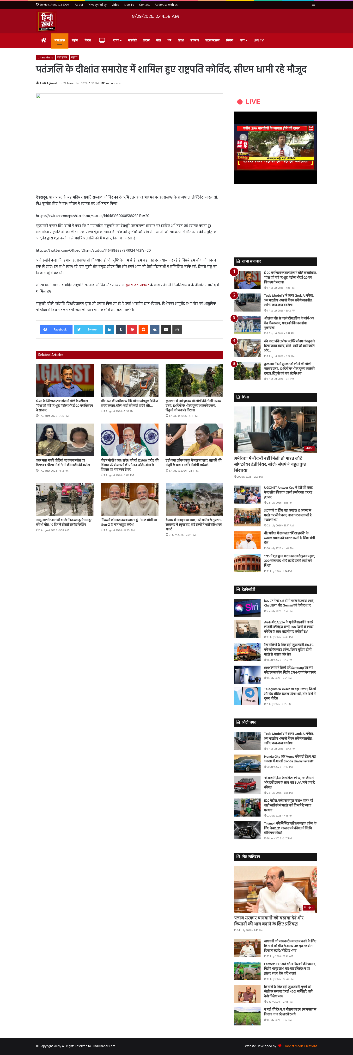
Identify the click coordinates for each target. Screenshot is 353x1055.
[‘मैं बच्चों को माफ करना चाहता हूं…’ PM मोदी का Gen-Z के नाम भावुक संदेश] (129, 499)
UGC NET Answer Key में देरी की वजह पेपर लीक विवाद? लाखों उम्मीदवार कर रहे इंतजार (288, 492)
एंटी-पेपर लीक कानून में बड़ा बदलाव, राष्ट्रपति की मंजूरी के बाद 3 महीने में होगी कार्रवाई (193, 463)
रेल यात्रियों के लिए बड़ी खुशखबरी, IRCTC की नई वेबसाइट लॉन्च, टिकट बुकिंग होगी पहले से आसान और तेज (288, 649)
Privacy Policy (97, 4)
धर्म (169, 40)
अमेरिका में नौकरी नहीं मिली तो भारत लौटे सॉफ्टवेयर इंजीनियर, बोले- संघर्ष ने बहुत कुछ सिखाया (270, 464)
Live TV (129, 4)
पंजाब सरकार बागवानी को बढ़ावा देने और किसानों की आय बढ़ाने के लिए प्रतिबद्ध (269, 921)
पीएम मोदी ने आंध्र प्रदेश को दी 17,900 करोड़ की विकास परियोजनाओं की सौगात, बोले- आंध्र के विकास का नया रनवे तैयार (129, 465)
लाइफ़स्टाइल (212, 40)
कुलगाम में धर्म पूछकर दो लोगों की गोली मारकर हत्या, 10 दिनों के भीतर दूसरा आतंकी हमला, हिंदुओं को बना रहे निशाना (193, 406)
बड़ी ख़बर (60, 40)
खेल (158, 40)
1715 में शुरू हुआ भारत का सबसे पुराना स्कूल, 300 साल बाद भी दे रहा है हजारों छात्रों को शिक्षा (289, 561)
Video (115, 4)
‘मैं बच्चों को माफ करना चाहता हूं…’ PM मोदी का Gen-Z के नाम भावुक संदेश (129, 523)
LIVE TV (259, 40)
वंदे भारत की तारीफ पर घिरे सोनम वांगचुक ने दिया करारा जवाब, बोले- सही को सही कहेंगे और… (129, 404)
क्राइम (146, 40)
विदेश (88, 40)
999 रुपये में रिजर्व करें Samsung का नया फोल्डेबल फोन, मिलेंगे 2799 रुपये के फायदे (290, 670)
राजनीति (132, 40)
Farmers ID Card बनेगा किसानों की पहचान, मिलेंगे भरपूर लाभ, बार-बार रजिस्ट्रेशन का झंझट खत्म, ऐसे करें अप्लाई (290, 968)
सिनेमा (229, 40)
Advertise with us (166, 4)
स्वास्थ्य (194, 40)
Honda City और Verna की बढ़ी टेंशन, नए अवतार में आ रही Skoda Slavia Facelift (290, 759)
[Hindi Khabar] (46, 21)
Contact (144, 4)
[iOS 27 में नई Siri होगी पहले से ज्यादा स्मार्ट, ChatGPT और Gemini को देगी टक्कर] (247, 608)
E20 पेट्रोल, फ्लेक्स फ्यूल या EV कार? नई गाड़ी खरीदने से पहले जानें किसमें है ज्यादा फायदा (288, 805)
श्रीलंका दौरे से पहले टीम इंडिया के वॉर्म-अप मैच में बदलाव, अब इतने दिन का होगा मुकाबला (289, 323)
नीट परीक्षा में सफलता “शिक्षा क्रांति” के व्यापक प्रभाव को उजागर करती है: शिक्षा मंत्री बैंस (289, 538)
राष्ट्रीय (75, 40)
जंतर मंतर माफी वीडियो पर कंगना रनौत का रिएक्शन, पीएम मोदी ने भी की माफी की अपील (63, 463)
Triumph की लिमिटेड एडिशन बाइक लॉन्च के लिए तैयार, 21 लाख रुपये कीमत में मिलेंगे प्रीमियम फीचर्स (290, 828)
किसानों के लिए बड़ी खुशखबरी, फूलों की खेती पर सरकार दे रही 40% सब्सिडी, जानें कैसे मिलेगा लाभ (288, 991)
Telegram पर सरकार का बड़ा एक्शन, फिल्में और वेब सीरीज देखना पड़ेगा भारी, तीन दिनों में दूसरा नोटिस (290, 694)
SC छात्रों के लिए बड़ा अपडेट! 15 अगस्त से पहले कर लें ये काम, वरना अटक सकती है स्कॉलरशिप (287, 515)
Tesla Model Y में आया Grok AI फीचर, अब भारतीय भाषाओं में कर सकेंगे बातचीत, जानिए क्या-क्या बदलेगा (289, 300)
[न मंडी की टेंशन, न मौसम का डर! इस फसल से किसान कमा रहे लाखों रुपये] (247, 1016)
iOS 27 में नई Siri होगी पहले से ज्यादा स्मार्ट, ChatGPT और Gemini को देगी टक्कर (289, 603)
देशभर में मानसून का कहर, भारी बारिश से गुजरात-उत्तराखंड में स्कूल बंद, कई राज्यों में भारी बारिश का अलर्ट (194, 525)
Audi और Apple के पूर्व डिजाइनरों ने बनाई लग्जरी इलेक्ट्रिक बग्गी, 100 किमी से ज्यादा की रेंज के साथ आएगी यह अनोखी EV (288, 627)
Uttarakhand (45, 57)
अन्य (242, 40)
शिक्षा (181, 40)
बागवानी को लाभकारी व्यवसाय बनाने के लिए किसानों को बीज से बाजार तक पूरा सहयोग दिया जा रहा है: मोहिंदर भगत (290, 946)
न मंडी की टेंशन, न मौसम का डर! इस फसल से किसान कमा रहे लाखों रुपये (290, 1012)
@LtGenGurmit (137, 285)
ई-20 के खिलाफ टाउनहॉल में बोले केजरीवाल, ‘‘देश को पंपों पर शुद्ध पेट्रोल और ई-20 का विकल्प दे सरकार (64, 406)
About (79, 4)
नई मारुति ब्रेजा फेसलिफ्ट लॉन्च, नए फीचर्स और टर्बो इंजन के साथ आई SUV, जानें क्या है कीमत (289, 782)
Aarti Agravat (48, 83)
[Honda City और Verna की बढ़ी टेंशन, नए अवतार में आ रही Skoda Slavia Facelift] (247, 764)
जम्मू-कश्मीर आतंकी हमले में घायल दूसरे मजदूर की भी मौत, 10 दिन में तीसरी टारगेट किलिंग (63, 523)
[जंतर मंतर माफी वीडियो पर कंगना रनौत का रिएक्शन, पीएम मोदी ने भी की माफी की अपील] (65, 440)
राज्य (116, 40)
